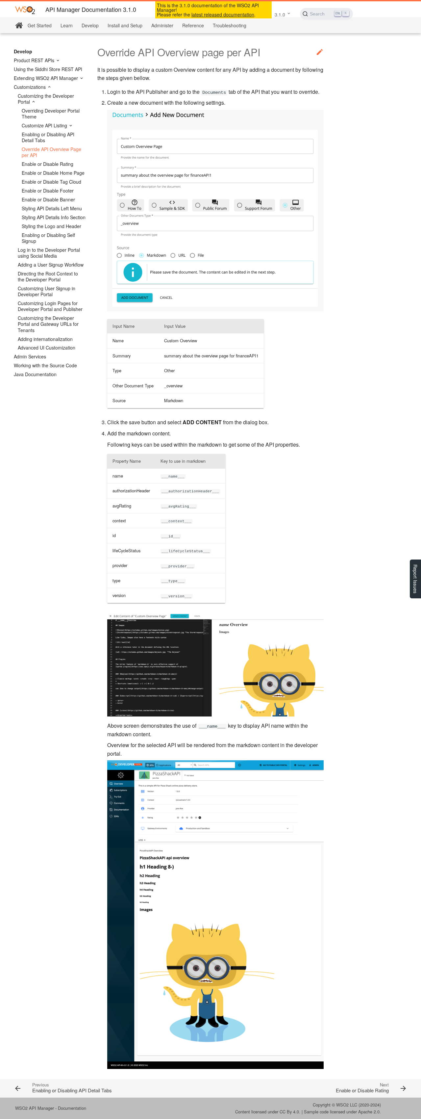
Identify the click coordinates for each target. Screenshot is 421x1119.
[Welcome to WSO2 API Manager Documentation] (19, 25)
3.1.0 (280, 14)
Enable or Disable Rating (47, 164)
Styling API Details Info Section (54, 217)
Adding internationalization (45, 339)
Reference (193, 25)
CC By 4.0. (290, 1111)
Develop (90, 25)
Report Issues (415, 578)
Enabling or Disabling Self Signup (48, 238)
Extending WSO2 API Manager (46, 78)
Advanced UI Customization (46, 348)
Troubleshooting (229, 25)
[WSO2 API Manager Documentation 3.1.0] (24, 10)
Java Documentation (35, 374)
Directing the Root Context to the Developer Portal (48, 276)
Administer (162, 25)
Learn (67, 25)
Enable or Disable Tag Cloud (51, 182)
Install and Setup (125, 25)
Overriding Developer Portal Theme (51, 113)
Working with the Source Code (45, 365)
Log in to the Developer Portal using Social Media (49, 253)
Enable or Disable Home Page (53, 173)
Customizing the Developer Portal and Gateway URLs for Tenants (48, 324)
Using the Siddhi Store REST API (48, 69)
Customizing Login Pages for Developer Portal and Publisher (50, 306)
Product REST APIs (35, 60)
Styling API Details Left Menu (52, 208)
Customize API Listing (45, 125)
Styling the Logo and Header (51, 226)
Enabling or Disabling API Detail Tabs (48, 137)
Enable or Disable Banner (48, 199)
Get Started (40, 25)
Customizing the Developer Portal (46, 99)
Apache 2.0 (369, 1111)
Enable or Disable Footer (48, 191)
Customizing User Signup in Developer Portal (46, 291)
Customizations (30, 87)
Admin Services (30, 356)
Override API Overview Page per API (51, 152)
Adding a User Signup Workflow (51, 265)
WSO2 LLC (346, 1105)
